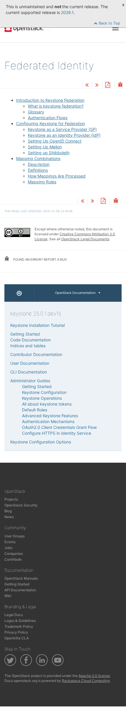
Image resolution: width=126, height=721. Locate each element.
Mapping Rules (42, 181)
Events (10, 542)
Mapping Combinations (38, 158)
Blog (8, 511)
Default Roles (34, 409)
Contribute (13, 559)
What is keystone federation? (56, 105)
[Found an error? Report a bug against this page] (120, 85)
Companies (13, 553)
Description (39, 164)
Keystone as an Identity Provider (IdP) (64, 135)
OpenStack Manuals (21, 578)
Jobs (8, 547)
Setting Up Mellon (45, 146)
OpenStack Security (21, 505)
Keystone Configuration (44, 392)
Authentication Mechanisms (48, 421)
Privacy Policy (16, 632)
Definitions (38, 170)
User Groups (14, 536)
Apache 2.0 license (94, 675)
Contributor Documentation (36, 354)
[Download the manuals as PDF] (107, 85)
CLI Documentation (28, 371)
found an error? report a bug (39, 259)
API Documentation (20, 590)
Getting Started (25, 333)
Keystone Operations (42, 398)
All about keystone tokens (46, 403)
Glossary (36, 111)
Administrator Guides (30, 380)
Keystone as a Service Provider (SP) (62, 129)
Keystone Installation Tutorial (37, 325)
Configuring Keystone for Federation (50, 123)
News (9, 517)
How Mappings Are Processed (57, 175)
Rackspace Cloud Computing (86, 680)
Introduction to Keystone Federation (50, 100)
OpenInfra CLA (16, 638)
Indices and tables (27, 345)
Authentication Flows (47, 117)
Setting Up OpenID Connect (54, 140)
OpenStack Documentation (75, 293)
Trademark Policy (18, 626)
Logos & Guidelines (20, 620)
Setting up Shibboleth (48, 152)
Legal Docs (13, 615)
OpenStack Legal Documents (85, 239)
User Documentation (29, 363)
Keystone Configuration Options (40, 441)
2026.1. (68, 12)
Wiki (7, 596)
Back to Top (109, 23)
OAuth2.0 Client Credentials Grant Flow (59, 427)
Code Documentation (30, 339)
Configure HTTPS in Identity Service (56, 433)
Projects (11, 499)
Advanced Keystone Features (50, 415)
